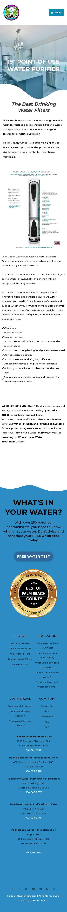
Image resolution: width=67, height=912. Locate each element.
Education (47, 636)
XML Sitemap (38, 900)
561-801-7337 (33, 750)
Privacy (25, 900)
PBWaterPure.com (26, 896)
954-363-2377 (34, 792)
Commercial (20, 699)
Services (20, 636)
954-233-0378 (33, 771)
